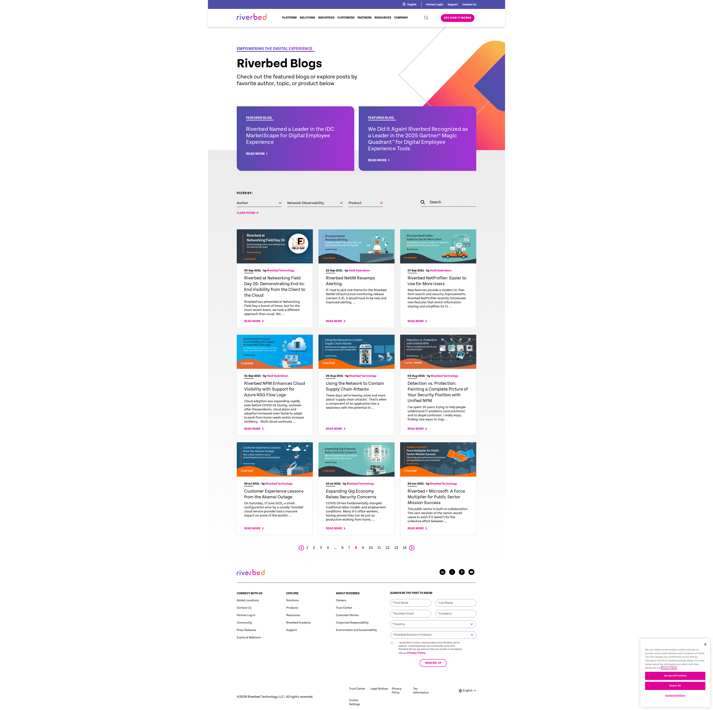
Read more (252, 321)
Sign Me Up (433, 663)
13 (396, 548)
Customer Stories (347, 615)
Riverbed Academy (298, 622)
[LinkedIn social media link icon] (442, 572)
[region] (675, 673)
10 (371, 548)
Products (292, 608)
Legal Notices (379, 689)
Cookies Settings (675, 695)
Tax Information (421, 690)
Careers (341, 600)
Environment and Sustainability (356, 630)
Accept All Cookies (675, 675)
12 (388, 548)
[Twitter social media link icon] (452, 572)
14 (405, 548)
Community (244, 622)
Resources (293, 615)
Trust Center (344, 608)
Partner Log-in (246, 615)
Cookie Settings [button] (354, 702)
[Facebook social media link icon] (462, 572)
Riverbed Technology (280, 270)
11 (379, 548)
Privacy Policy (416, 652)
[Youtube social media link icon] (471, 572)
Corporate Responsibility (352, 622)
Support (453, 4)
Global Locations (248, 600)
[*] (410, 598)
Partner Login (434, 4)
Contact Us (469, 4)
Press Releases (246, 630)
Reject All (675, 685)
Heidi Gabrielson (359, 270)
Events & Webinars (249, 637)
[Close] (705, 644)
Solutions (292, 600)
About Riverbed (348, 593)
